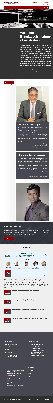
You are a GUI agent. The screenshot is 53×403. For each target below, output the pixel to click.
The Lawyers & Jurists (35, 348)
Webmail (47, 399)
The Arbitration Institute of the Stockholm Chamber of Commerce (15, 371)
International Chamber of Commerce (38, 350)
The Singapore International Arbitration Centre (15, 379)
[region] (26, 18)
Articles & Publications (32, 376)
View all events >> (44, 328)
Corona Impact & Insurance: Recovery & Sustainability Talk (29, 318)
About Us (31, 399)
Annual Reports (30, 370)
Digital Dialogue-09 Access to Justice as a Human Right (28, 309)
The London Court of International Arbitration (14, 376)
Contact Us (42, 399)
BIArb (35, 166)
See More (31, 74)
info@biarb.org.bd (45, 4)
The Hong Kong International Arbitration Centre (15, 383)
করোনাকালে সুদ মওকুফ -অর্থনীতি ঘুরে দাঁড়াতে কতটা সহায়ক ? (24, 300)
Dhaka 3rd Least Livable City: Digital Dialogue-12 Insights (23, 280)
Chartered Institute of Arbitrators (14, 373)
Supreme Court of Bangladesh (37, 344)
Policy (34, 399)
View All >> (11, 84)
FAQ (38, 399)
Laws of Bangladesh (35, 346)
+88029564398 (34, 4)
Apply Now (9, 238)
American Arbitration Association (37, 355)
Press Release (30, 373)
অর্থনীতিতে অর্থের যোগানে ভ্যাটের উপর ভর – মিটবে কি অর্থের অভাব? (25, 290)
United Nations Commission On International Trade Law (37, 353)
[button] (45, 7)
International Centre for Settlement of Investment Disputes (15, 386)
